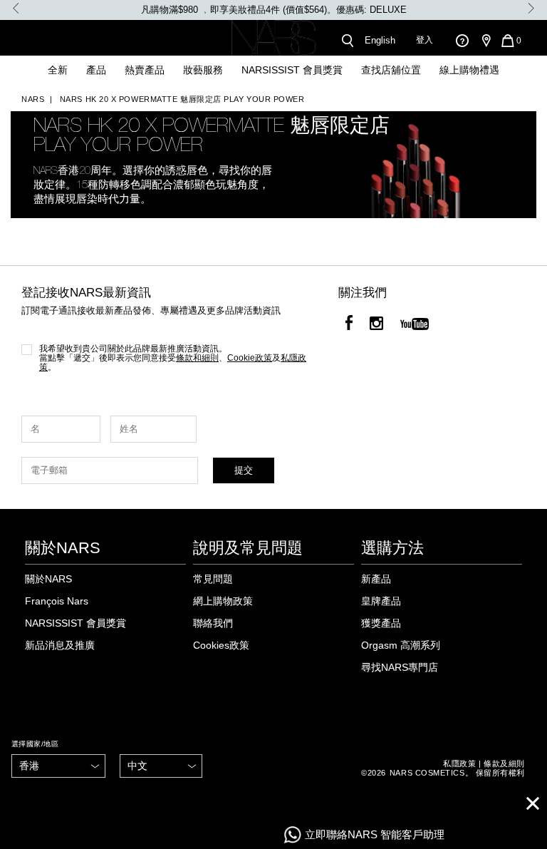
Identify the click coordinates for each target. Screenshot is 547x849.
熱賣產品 (145, 70)
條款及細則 (504, 763)
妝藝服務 (203, 70)
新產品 (376, 579)
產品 (96, 70)
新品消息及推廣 (60, 645)
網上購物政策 (223, 601)
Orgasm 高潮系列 (400, 645)
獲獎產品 (381, 623)
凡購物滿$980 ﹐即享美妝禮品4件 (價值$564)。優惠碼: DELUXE (274, 9)
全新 (58, 70)
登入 (424, 40)
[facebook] (349, 325)
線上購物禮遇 (469, 70)
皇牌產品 (381, 601)
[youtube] (414, 325)
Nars (32, 99)
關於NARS (48, 579)
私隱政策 (459, 763)
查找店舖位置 (391, 70)
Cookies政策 (221, 645)
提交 (243, 470)
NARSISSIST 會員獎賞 (292, 70)
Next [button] (531, 8)
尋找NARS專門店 (399, 667)
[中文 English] (161, 766)
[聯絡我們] (461, 40)
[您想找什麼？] (346, 40)
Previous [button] (16, 8)
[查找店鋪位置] (485, 40)
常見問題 (213, 579)
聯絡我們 (213, 623)
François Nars (56, 601)
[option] (273, 10)
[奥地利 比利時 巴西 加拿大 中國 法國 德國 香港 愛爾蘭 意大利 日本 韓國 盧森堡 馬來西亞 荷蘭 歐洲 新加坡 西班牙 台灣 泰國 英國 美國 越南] (58, 766)
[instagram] (376, 325)
